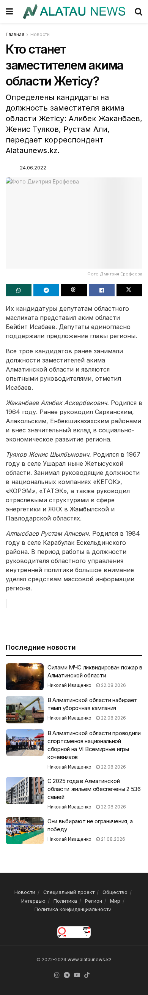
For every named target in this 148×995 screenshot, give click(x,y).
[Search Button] (138, 11)
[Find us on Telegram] (67, 975)
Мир (115, 901)
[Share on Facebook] (102, 290)
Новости (40, 34)
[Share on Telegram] (46, 290)
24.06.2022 (33, 168)
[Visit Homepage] (73, 11)
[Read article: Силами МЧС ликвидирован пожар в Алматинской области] (25, 677)
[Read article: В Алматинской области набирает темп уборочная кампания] (25, 709)
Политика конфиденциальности (73, 909)
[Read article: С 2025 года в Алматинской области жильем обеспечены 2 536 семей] (25, 790)
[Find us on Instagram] (57, 975)
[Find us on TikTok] (87, 975)
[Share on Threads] (74, 290)
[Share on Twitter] (129, 290)
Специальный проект (68, 892)
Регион (93, 901)
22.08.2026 (113, 685)
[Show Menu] (9, 11)
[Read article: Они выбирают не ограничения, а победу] (25, 831)
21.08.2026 (112, 839)
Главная (15, 34)
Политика (65, 901)
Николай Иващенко (69, 685)
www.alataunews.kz (90, 959)
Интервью (33, 901)
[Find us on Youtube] (77, 975)
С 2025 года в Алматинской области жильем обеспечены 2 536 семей (94, 788)
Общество (115, 892)
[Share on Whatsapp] (18, 290)
